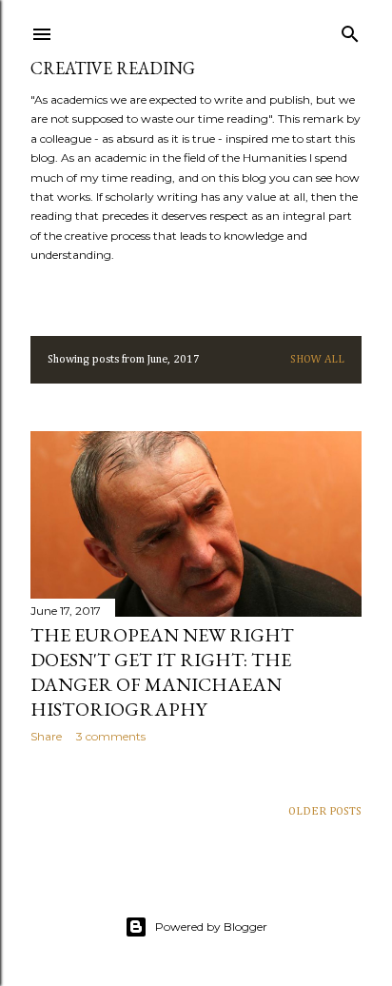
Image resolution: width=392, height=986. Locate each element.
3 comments (111, 736)
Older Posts (325, 812)
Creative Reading (112, 68)
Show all (317, 359)
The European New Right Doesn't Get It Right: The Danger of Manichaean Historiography (162, 671)
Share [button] (46, 736)
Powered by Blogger (211, 926)
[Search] (350, 30)
